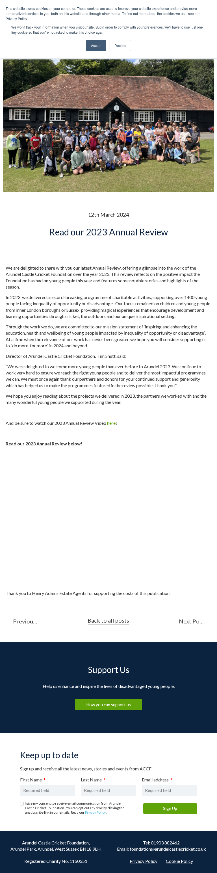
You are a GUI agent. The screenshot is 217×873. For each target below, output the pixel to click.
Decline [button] (120, 45)
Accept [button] (96, 45)
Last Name (92, 779)
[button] (108, 621)
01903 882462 (165, 842)
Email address (156, 779)
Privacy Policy (95, 812)
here (111, 423)
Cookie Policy (179, 861)
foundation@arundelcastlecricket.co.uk (168, 849)
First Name (31, 779)
